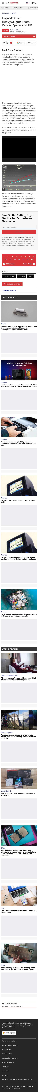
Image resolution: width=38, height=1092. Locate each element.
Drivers (30, 276)
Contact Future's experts (10, 1045)
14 (19, 259)
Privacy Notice (27, 239)
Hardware (21, 276)
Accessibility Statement (9, 1058)
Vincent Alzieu (16, 30)
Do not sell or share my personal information (17, 1079)
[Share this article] (4, 42)
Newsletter (32, 43)
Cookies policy (6, 1054)
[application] (19, 148)
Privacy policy (6, 1049)
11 (6, 259)
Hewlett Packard (9, 276)
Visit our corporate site (17, 1027)
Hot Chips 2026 (17, 8)
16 (27, 259)
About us (5, 1067)
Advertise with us (8, 1062)
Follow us (21, 43)
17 (32, 259)
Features (5, 31)
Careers (4, 1075)
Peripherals (5, 13)
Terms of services (25, 237)
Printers (14, 13)
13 (15, 259)
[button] (35, 3)
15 (23, 259)
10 (34, 257)
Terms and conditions (9, 1041)
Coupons (5, 1071)
